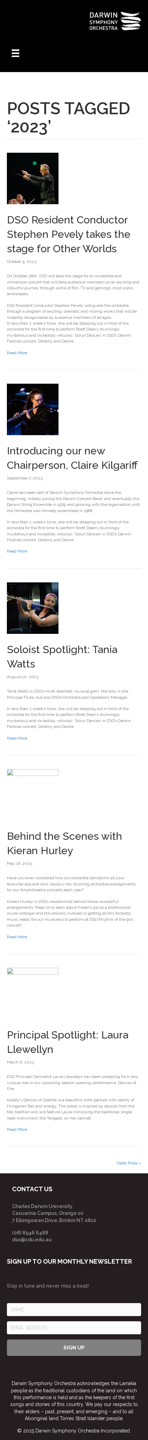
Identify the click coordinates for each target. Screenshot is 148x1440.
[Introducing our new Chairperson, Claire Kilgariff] (33, 409)
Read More (17, 352)
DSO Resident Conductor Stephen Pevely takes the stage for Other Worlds (68, 234)
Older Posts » (129, 1163)
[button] (74, 1347)
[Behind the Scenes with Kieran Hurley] (33, 794)
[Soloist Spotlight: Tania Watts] (33, 607)
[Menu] (15, 53)
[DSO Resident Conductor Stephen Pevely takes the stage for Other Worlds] (33, 178)
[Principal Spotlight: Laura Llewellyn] (33, 993)
